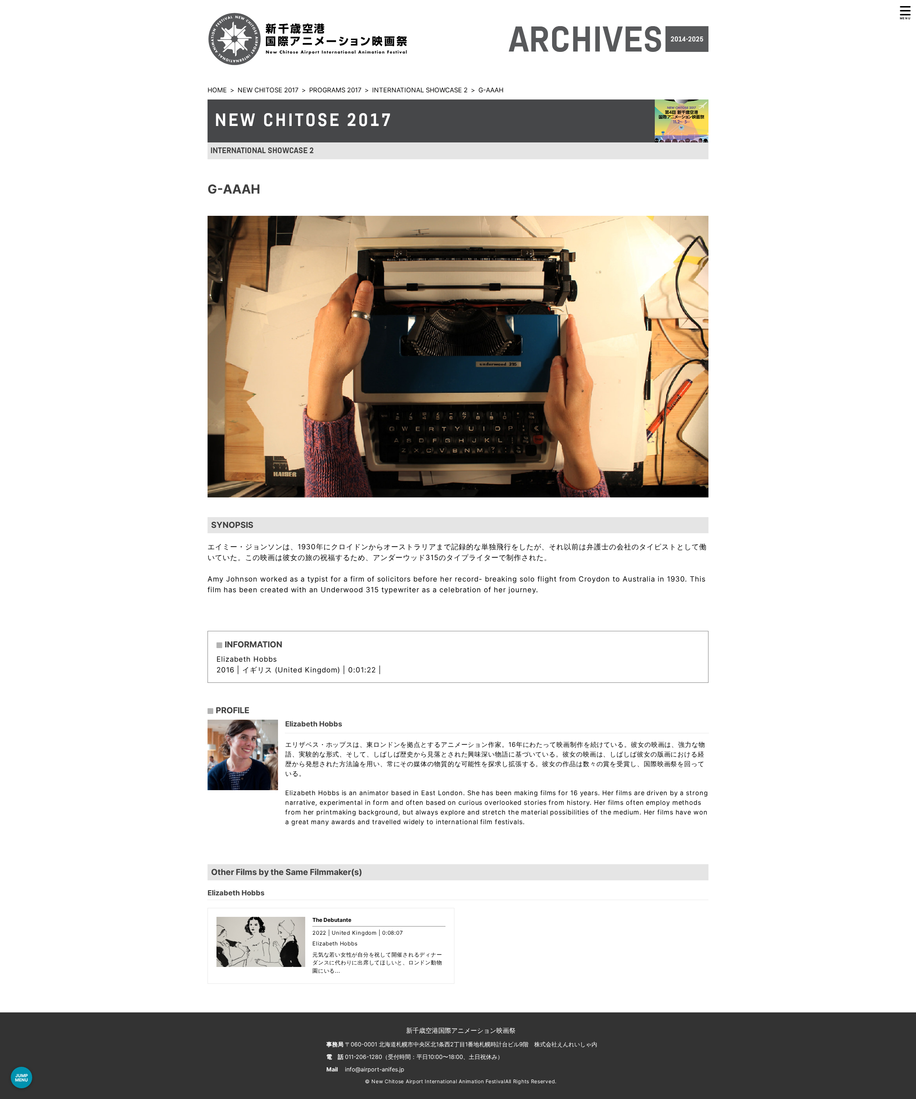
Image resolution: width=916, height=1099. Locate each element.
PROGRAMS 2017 (335, 90)
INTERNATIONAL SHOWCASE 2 (420, 90)
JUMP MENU (21, 1078)
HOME (217, 90)
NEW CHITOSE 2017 (268, 90)
